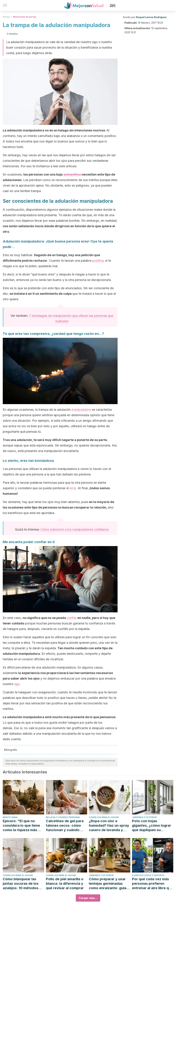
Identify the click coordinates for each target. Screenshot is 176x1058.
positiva (97, 260)
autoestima (72, 174)
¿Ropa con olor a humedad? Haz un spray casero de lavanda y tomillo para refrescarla (109, 825)
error (73, 488)
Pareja (6, 17)
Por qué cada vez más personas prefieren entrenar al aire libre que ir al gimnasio (152, 883)
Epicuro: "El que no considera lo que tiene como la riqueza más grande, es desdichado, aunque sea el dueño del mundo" (23, 825)
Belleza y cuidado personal (63, 817)
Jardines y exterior (144, 817)
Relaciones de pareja (24, 17)
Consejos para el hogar (104, 817)
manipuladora (81, 409)
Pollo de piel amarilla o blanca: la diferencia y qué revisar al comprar (65, 883)
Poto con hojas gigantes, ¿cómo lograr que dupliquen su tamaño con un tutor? (151, 825)
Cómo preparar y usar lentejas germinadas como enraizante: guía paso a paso (107, 883)
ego (17, 684)
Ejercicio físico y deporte (148, 875)
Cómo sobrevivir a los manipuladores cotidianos (75, 529)
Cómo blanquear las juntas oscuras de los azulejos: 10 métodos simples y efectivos (20, 883)
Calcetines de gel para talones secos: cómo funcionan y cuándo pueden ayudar (65, 825)
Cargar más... (88, 898)
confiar (72, 618)
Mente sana (10, 817)
